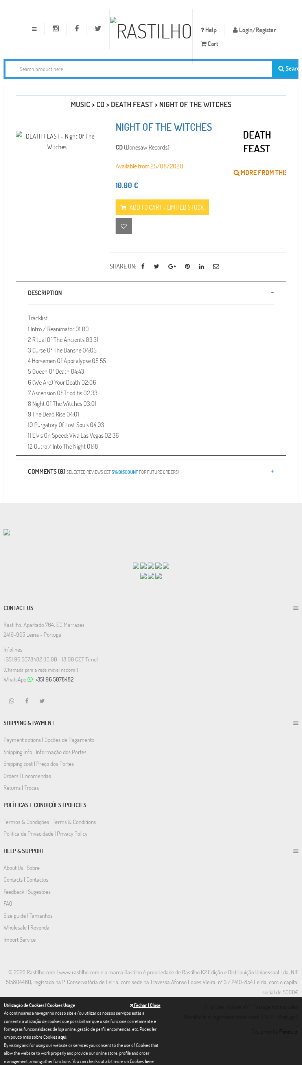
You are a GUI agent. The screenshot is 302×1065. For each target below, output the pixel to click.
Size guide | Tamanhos (28, 915)
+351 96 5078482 (54, 679)
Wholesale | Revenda (27, 927)
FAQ (8, 903)
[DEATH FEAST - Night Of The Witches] (57, 141)
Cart (212, 43)
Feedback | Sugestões (27, 891)
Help (210, 30)
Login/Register (257, 30)
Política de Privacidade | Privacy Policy (45, 833)
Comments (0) (103, 471)
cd (100, 104)
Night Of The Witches (195, 104)
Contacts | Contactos (26, 879)
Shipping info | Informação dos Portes (45, 752)
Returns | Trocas (21, 787)
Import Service (20, 939)
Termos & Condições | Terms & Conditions (50, 822)
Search (290, 68)
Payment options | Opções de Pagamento (49, 739)
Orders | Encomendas (27, 776)
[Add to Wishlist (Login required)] (124, 226)
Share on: (123, 266)
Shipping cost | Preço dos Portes (39, 763)
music (80, 104)
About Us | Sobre (22, 867)
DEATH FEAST (132, 104)
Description (45, 293)
